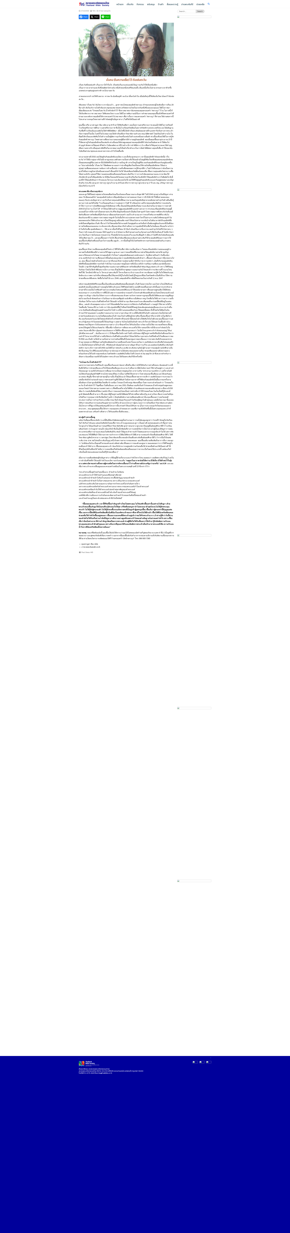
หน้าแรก (119, 4)
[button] (208, 4)
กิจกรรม (140, 4)
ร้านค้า (161, 4)
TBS (94, 11)
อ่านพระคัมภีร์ (187, 4)
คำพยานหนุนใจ (104, 11)
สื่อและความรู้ (172, 4)
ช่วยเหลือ (200, 4)
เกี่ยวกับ (130, 4)
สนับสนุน (151, 4)
